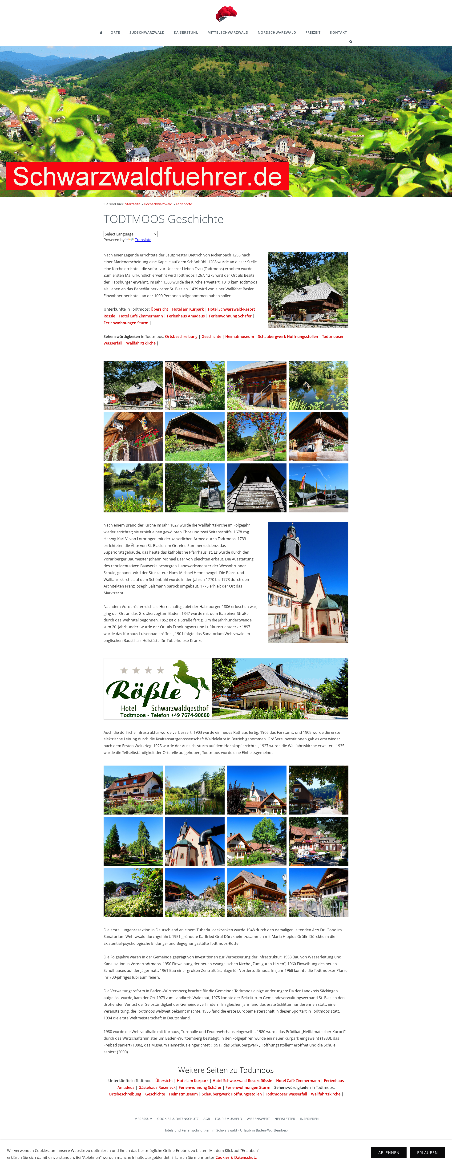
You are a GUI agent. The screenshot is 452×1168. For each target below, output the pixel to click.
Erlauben (427, 1152)
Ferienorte (184, 204)
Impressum (143, 1118)
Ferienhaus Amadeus (186, 316)
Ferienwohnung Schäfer (230, 316)
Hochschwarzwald (158, 204)
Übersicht (159, 309)
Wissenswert (258, 1118)
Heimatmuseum (239, 336)
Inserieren (309, 1118)
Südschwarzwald (147, 32)
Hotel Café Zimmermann (141, 316)
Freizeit (313, 32)
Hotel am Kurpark (188, 309)
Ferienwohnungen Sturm (126, 322)
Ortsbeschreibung (181, 336)
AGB (206, 1118)
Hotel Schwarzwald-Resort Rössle (242, 1080)
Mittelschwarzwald (228, 32)
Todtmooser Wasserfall (286, 1094)
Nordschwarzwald (277, 32)
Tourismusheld (228, 1118)
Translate (143, 239)
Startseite (132, 204)
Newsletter (284, 1118)
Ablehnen (389, 1152)
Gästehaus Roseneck (157, 1087)
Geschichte (211, 336)
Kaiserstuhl (186, 32)
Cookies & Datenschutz (178, 1118)
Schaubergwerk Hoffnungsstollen (288, 336)
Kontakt (338, 32)
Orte (115, 32)
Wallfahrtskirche (141, 343)
